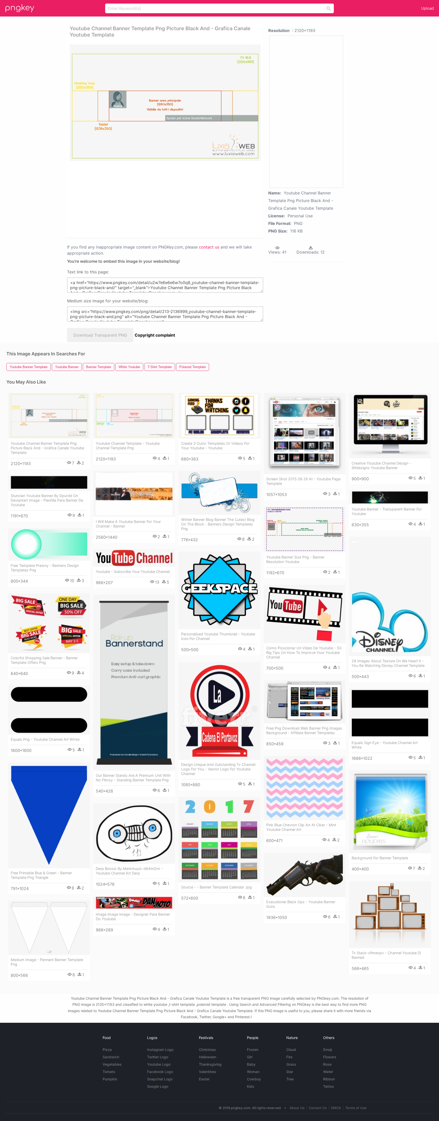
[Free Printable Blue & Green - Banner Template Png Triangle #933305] (49, 815)
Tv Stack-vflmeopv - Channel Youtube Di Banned (386, 955)
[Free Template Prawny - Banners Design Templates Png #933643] (49, 544)
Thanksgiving (210, 1064)
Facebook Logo (160, 1071)
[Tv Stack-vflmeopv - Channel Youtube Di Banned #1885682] (390, 914)
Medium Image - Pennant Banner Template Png (47, 962)
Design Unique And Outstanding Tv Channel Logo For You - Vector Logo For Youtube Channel (218, 769)
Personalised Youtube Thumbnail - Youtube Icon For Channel (218, 636)
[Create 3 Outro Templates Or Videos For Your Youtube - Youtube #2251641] (219, 416)
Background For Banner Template (380, 858)
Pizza (107, 1049)
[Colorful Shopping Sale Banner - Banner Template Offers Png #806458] (49, 623)
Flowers (329, 1057)
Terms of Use (356, 1108)
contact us (209, 247)
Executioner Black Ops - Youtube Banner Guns (300, 904)
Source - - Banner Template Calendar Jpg (216, 887)
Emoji (327, 1049)
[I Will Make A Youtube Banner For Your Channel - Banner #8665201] (134, 494)
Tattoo (328, 1086)
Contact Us (318, 1108)
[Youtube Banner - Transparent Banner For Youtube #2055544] (390, 497)
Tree (290, 1079)
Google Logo (157, 1086)
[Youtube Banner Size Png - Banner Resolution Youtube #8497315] (305, 529)
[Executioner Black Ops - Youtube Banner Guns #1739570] (305, 875)
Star (289, 1071)
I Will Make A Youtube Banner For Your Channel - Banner (128, 523)
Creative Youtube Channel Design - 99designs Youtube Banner (381, 465)
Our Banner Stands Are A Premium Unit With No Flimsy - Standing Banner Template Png (133, 777)
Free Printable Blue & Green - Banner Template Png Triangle (41, 875)
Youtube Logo (158, 1064)
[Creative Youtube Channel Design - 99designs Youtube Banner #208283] (390, 425)
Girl (249, 1057)
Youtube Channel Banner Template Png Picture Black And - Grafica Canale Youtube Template (47, 448)
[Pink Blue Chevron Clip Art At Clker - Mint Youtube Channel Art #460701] (305, 788)
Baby (251, 1064)
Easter (204, 1079)
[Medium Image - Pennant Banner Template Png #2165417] (49, 927)
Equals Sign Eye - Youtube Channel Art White (385, 744)
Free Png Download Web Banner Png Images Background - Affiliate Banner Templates (304, 730)
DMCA (336, 1108)
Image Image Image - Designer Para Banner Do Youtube (133, 916)
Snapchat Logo (160, 1079)
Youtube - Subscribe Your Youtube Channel (133, 571)
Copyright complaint (155, 335)
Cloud (291, 1049)
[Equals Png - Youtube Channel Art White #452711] (49, 709)
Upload (427, 8)
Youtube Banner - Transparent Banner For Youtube (387, 511)
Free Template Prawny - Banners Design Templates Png (45, 567)
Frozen (252, 1049)
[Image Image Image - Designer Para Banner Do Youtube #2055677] (134, 903)
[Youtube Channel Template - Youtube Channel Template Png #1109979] (134, 416)
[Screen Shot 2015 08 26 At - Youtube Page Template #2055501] (305, 433)
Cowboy (254, 1079)
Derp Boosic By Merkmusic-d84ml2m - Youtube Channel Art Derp (129, 870)
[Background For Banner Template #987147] (390, 811)
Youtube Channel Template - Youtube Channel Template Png (128, 445)
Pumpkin (110, 1079)
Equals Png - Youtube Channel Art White (45, 739)
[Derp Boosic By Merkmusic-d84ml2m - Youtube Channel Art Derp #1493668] (134, 833)
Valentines (207, 1071)
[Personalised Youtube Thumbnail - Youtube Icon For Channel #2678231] (219, 590)
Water (328, 1071)
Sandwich (111, 1057)
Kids (250, 1086)
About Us (297, 1108)
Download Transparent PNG (100, 335)
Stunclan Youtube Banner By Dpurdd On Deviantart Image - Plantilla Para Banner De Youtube (47, 500)
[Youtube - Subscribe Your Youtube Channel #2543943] (134, 558)
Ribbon (329, 1079)
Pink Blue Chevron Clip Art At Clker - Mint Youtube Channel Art (301, 827)
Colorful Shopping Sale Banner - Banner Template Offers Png (44, 660)
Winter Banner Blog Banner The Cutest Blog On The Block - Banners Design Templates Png (218, 524)
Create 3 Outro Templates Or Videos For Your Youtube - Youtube (215, 445)
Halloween (207, 1057)
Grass (291, 1064)
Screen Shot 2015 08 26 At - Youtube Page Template (303, 481)
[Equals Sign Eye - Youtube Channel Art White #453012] (390, 713)
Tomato (109, 1071)
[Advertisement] (147, 199)
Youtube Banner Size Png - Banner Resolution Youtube (295, 559)
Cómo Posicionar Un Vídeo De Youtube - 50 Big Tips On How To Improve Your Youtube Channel (303, 652)
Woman (253, 1071)
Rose (327, 1064)
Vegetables (112, 1064)
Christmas (207, 1049)
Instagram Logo (160, 1049)
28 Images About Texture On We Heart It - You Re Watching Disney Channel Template (388, 663)
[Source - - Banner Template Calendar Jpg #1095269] (219, 839)
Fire (289, 1057)
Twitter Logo (157, 1057)
